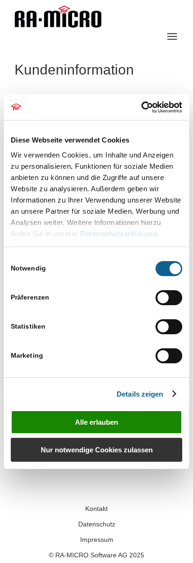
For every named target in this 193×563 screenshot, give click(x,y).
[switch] (169, 297)
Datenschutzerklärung (118, 234)
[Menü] (172, 37)
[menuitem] (172, 37)
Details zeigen (140, 394)
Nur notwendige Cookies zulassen (97, 450)
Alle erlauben (96, 422)
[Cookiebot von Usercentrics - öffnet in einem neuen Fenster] (141, 107)
